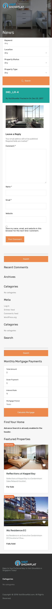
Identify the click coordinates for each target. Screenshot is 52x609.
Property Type (11, 69)
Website (9, 213)
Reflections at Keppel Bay (20, 473)
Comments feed (11, 313)
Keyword (8, 41)
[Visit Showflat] (14, 8)
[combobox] (26, 53)
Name (9, 187)
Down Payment (12, 380)
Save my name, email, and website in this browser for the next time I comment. (23, 229)
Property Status (12, 59)
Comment (11, 146)
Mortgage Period (13, 401)
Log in (6, 306)
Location (9, 50)
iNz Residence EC (16, 530)
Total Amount (11, 369)
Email (9, 200)
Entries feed (9, 310)
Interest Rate (11, 390)
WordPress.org (10, 317)
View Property (26, 464)
